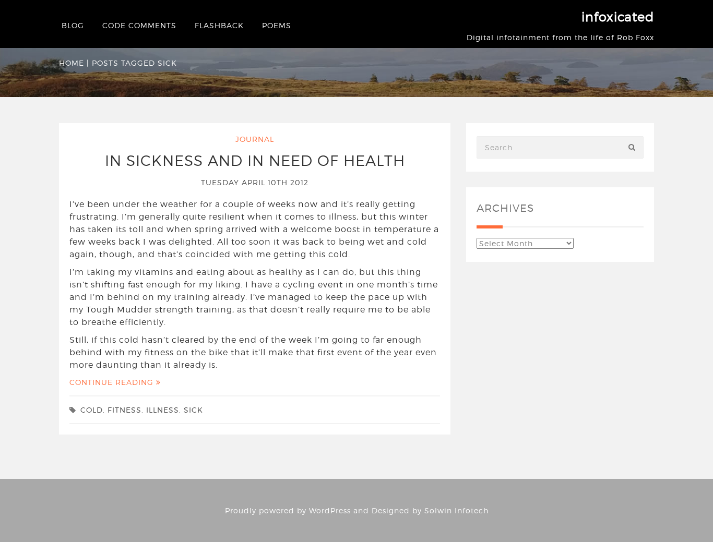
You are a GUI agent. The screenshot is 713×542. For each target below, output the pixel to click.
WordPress (330, 510)
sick (193, 409)
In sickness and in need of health (255, 161)
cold (91, 409)
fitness (124, 409)
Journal (254, 139)
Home (71, 62)
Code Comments (139, 25)
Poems (276, 25)
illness (162, 409)
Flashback (219, 25)
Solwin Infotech (456, 510)
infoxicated (617, 17)
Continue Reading (112, 382)
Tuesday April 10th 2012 (254, 182)
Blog (73, 25)
